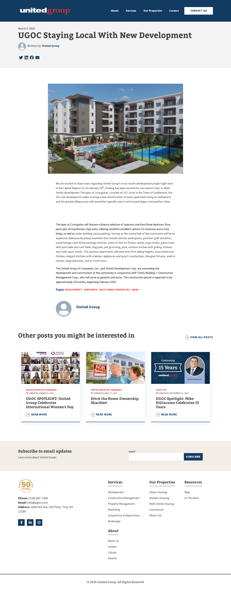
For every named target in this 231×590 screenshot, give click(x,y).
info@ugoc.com (37, 503)
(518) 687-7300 (38, 498)
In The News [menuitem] (191, 498)
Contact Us (198, 11)
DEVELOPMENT (73, 289)
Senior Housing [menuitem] (158, 492)
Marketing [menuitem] (114, 510)
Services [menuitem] (131, 11)
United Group (50, 46)
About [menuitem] (115, 11)
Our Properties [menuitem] (152, 11)
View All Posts (201, 337)
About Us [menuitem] (113, 541)
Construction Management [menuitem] (124, 498)
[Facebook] (32, 57)
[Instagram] (39, 522)
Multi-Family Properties (114, 289)
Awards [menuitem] (112, 558)
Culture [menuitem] (112, 553)
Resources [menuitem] (193, 482)
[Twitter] (21, 57)
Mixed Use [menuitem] (155, 515)
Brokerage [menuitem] (114, 521)
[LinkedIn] (26, 57)
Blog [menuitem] (187, 492)
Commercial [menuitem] (156, 510)
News (135, 289)
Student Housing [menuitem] (159, 498)
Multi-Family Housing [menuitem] (161, 504)
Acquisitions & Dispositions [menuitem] (124, 515)
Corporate (91, 289)
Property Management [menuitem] (121, 504)
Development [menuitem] (116, 492)
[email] (37, 57)
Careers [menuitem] (174, 11)
